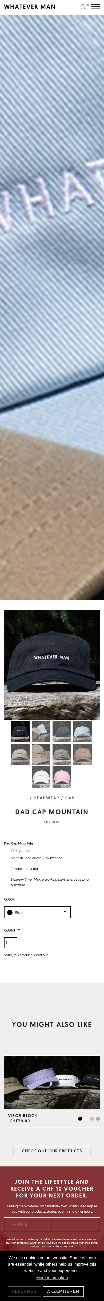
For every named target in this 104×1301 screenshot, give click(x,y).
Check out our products (52, 1150)
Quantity (12, 930)
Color (9, 899)
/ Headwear (45, 798)
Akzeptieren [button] (63, 1291)
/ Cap (67, 798)
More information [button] (52, 1278)
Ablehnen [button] (24, 1291)
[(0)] (83, 6)
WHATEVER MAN (30, 7)
